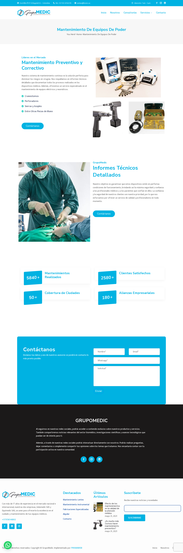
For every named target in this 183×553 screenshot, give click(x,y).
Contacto (161, 12)
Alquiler (66, 514)
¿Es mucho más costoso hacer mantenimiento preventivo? (112, 525)
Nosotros (115, 12)
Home (79, 34)
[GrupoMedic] (34, 13)
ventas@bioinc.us (83, 3)
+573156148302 (9, 519)
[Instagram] (161, 3)
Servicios (145, 12)
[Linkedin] (165, 3)
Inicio (103, 12)
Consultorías (130, 12)
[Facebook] (157, 3)
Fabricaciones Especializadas (76, 509)
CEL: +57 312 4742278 (63, 3)
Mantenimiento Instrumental (76, 504)
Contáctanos (32, 126)
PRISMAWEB (76, 548)
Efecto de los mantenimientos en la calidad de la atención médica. (112, 508)
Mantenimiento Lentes (73, 500)
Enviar (98, 391)
